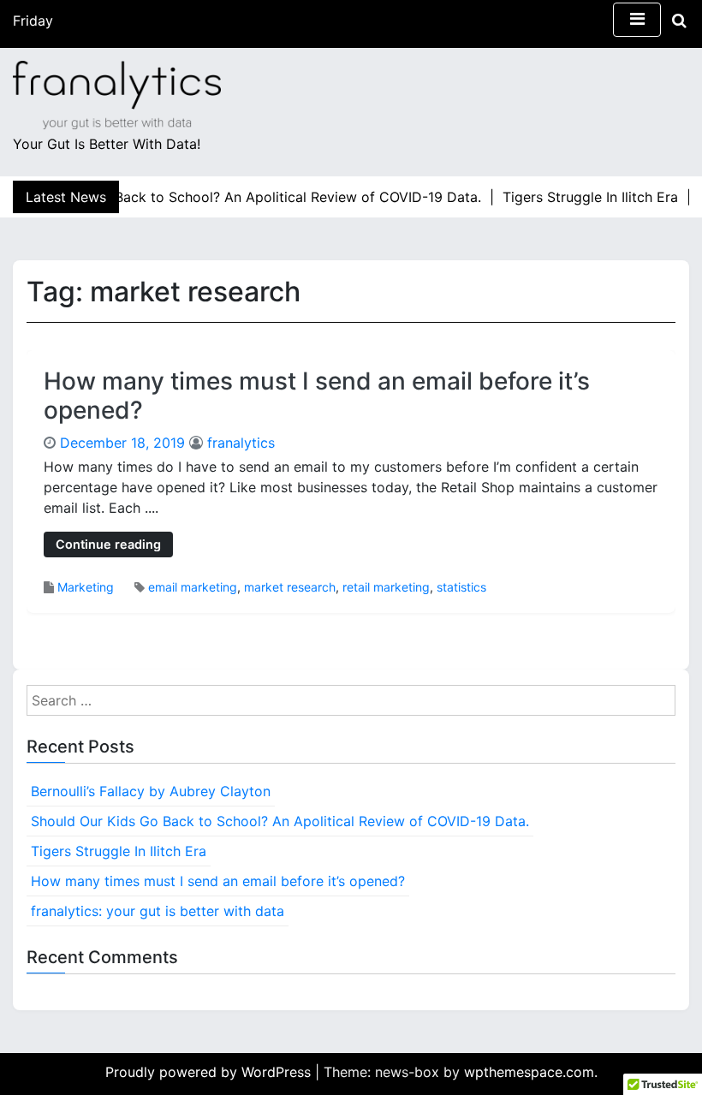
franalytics (241, 442)
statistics (461, 587)
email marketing (192, 587)
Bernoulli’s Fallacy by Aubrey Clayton (151, 791)
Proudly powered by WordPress (210, 1071)
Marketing (85, 587)
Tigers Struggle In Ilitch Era (118, 851)
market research (290, 587)
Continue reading (108, 544)
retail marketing (386, 587)
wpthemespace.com (529, 1071)
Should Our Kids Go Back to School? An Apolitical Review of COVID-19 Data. (280, 821)
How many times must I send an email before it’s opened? (317, 395)
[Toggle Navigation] (637, 20)
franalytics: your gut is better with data (157, 910)
